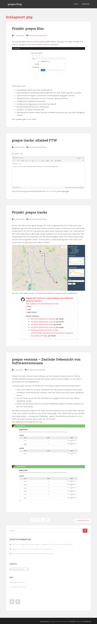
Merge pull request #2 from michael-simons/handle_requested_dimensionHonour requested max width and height (52, 333)
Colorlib (72, 621)
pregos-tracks (61, 293)
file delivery (40, 41)
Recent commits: (32, 316)
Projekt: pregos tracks (29, 212)
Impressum (85, 4)
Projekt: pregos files (28, 28)
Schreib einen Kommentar (37, 35)
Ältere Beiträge (82, 521)
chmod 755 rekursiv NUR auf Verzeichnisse (36, 549)
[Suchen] (85, 531)
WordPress (87, 621)
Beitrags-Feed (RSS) (17, 582)
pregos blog (15, 4)
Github (33, 119)
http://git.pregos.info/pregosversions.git (27, 422)
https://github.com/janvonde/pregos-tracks (42, 303)
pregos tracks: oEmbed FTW (34, 140)
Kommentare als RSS (18, 587)
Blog (76, 4)
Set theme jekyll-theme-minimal (43, 319)
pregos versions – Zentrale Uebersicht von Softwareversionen (46, 361)
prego (14, 549)
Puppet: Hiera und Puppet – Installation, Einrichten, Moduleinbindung (46, 544)
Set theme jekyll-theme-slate (42, 324)
